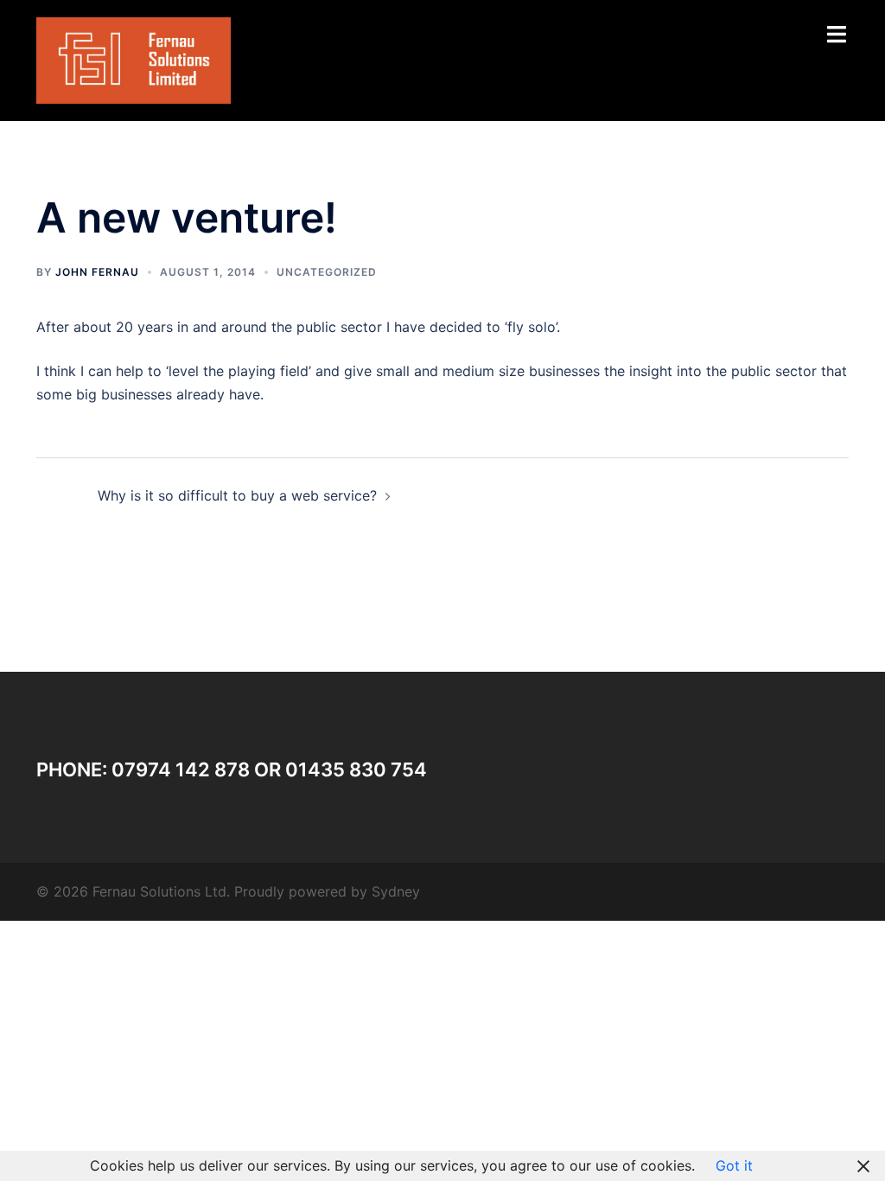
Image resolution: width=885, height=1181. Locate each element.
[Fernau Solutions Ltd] (133, 58)
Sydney (396, 891)
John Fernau (97, 271)
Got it (734, 1165)
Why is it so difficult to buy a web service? (237, 495)
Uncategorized (327, 271)
